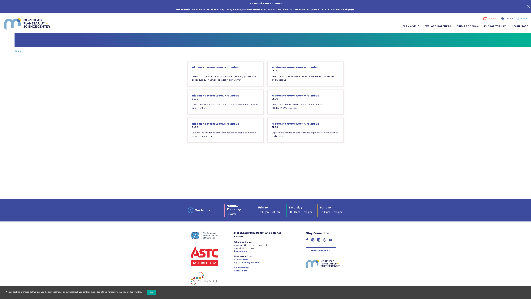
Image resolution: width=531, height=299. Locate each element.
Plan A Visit (341, 9)
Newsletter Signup (321, 251)
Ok (151, 292)
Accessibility (241, 271)
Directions (241, 251)
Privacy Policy (241, 268)
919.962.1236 (241, 259)
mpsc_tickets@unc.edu (246, 262)
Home (18, 51)
